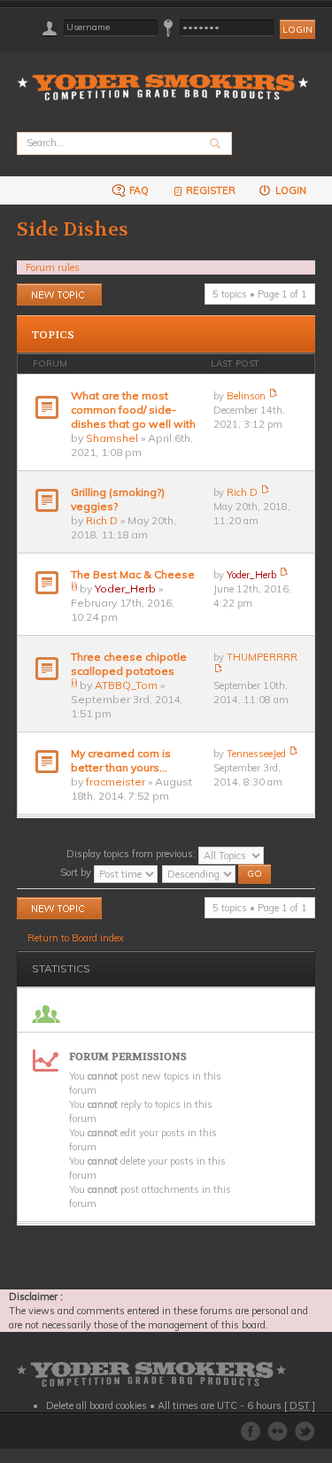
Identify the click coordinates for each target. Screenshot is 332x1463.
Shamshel (112, 438)
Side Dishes (72, 229)
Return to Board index (75, 938)
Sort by (77, 872)
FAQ (138, 190)
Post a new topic (53, 290)
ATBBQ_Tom (126, 685)
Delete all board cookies (96, 1405)
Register (210, 190)
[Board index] (168, 76)
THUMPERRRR (262, 657)
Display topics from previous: (132, 854)
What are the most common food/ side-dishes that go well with (133, 409)
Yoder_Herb (125, 588)
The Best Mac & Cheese (133, 574)
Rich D (102, 520)
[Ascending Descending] (217, 872)
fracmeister (115, 781)
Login (289, 190)
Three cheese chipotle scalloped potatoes (129, 663)
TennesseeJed (256, 753)
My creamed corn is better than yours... (121, 760)
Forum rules (53, 267)
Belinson (246, 396)
